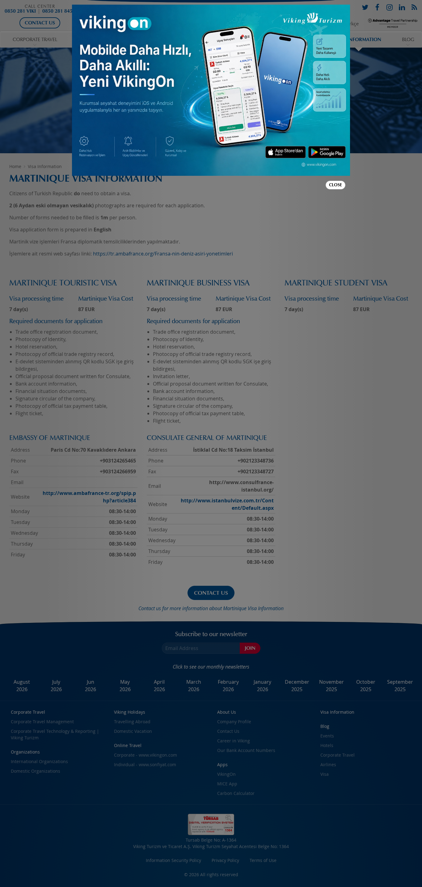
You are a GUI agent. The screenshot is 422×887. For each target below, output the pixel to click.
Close (335, 185)
